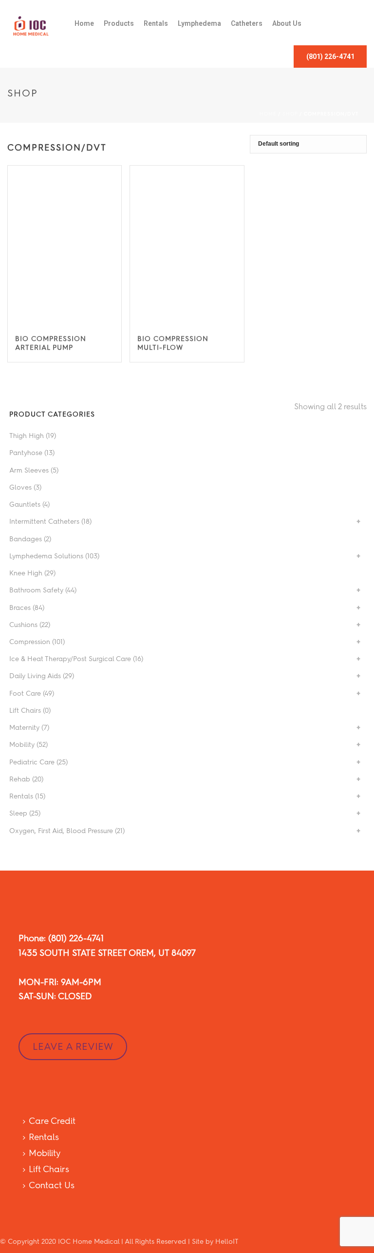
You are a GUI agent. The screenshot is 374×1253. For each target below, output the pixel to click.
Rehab (19, 779)
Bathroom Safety (36, 590)
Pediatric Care (32, 762)
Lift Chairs (25, 710)
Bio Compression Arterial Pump (50, 343)
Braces (20, 608)
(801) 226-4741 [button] (330, 56)
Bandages (25, 539)
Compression (29, 642)
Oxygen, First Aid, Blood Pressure (61, 831)
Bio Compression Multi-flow (172, 343)
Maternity (24, 727)
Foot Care (25, 693)
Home (84, 23)
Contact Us (52, 1185)
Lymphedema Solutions (46, 556)
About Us (286, 23)
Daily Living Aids (35, 676)
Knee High (25, 573)
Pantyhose (25, 453)
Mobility (22, 744)
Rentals (156, 23)
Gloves (20, 487)
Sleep (18, 813)
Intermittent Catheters (44, 521)
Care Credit (52, 1121)
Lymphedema (199, 23)
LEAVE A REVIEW (73, 1046)
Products (119, 23)
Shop (290, 114)
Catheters (246, 23)
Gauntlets (24, 504)
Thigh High (26, 436)
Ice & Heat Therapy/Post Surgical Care (70, 659)
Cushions (23, 625)
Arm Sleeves (29, 470)
